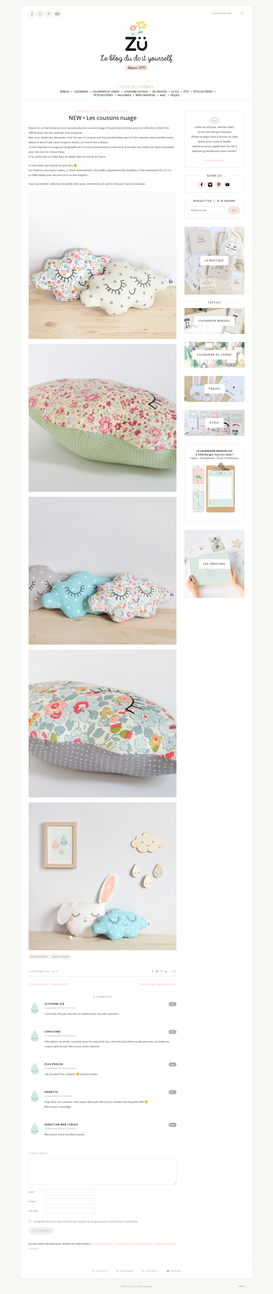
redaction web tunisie (61, 1124)
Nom (32, 1192)
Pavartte (51, 1092)
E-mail (33, 1201)
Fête (186, 91)
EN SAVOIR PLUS (214, 160)
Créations (82, 111)
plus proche (54, 1064)
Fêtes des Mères (203, 91)
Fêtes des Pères (103, 95)
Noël (163, 95)
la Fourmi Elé (54, 1004)
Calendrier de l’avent (106, 91)
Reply (172, 1004)
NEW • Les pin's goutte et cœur (157, 984)
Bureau (64, 91)
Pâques (174, 95)
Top (241, 1286)
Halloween (124, 95)
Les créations (120, 111)
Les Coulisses (99, 111)
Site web (33, 1211)
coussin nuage (39, 956)
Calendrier (81, 91)
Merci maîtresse (145, 95)
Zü (56, 971)
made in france (60, 956)
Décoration (159, 91)
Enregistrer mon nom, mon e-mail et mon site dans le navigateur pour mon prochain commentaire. (86, 1221)
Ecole (175, 91)
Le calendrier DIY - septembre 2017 (49, 984)
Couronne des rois (136, 91)
